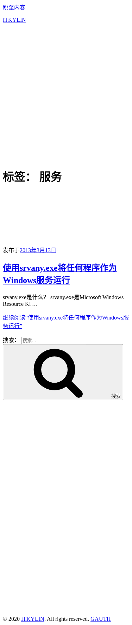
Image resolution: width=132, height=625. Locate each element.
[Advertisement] (66, 94)
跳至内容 (14, 8)
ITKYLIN (14, 20)
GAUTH (100, 619)
